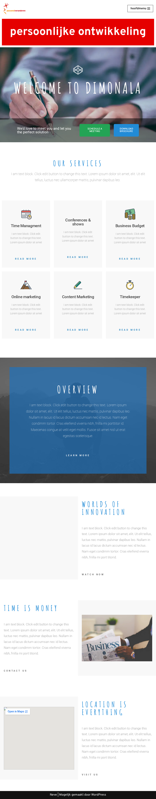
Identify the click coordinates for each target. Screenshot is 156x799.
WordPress (98, 795)
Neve (53, 795)
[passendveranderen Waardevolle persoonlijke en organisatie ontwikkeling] (14, 8)
